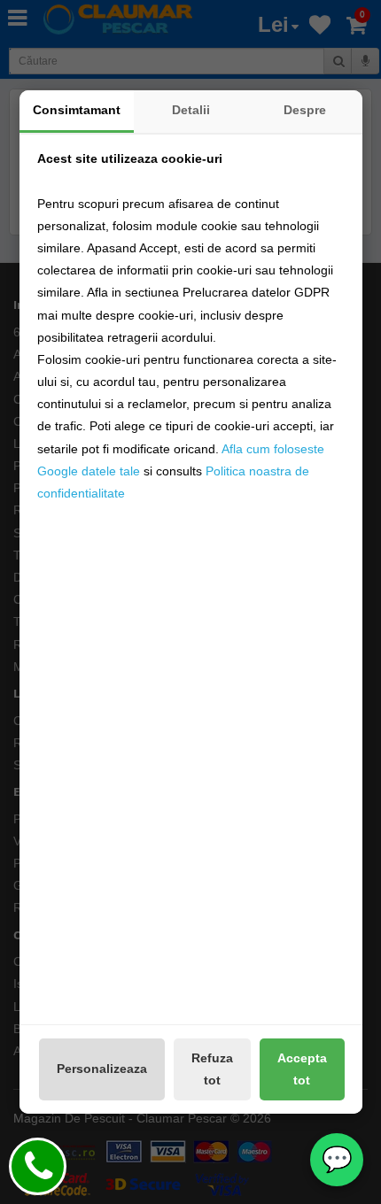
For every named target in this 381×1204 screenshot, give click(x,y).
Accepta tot (302, 1069)
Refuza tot (212, 1069)
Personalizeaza (102, 1068)
